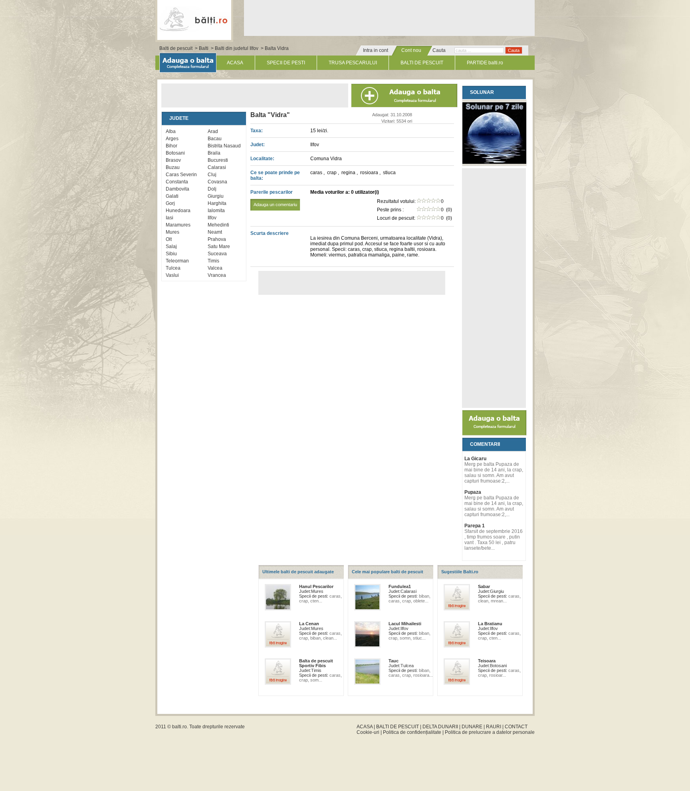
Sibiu (171, 253)
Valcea (215, 268)
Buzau (173, 167)
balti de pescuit (194, 19)
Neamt (215, 232)
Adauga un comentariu (275, 204)
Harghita (217, 203)
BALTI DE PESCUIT (422, 63)
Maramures (178, 225)
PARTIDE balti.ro (485, 63)
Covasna (217, 182)
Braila (214, 153)
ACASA (235, 63)
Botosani (175, 153)
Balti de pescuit (175, 48)
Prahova (217, 239)
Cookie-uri (368, 732)
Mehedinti (218, 225)
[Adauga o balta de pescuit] (494, 434)
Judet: (257, 144)
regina (349, 172)
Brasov (173, 160)
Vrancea (217, 275)
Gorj (170, 203)
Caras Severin (181, 174)
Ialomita (216, 210)
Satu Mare (219, 246)
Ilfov (212, 218)
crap (332, 172)
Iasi (169, 218)
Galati (172, 196)
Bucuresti (218, 160)
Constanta (177, 182)
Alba (171, 131)
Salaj (171, 246)
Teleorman (177, 261)
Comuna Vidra (326, 158)
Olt (169, 239)
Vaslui (172, 275)
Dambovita (177, 189)
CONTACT (516, 726)
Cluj (212, 174)
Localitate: (262, 158)
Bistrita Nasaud (224, 146)
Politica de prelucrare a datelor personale (490, 732)
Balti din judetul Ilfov (236, 48)
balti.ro (179, 726)
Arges (172, 138)
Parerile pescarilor (273, 198)
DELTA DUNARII (440, 726)
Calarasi (217, 167)
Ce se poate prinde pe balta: (275, 175)
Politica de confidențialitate (412, 732)
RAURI (493, 726)
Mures (172, 232)
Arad (213, 131)
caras (316, 172)
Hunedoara (178, 210)
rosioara (369, 172)
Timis (213, 261)
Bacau (215, 138)
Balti (203, 48)
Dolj (212, 189)
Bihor (171, 146)
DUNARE (472, 726)
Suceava (217, 253)
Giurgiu (216, 196)
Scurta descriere (269, 233)
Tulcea (173, 268)
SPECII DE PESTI (286, 63)
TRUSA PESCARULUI (353, 63)
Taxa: (256, 130)
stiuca (389, 172)
